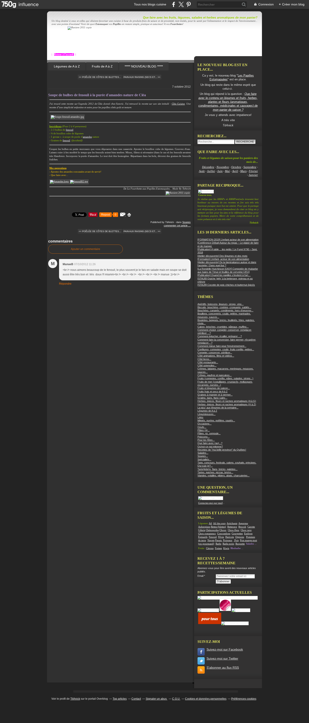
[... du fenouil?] (79, 181)
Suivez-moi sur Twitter (222, 658)
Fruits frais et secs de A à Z (212, 391)
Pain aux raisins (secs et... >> (142, 77)
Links (200, 417)
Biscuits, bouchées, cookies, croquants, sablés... (224, 307)
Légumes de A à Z (67, 66)
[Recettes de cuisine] (209, 623)
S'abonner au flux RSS (223, 667)
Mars (243, 171)
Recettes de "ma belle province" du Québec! (221, 449)
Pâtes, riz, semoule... (209, 433)
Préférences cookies (243, 698)
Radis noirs (228, 544)
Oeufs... (201, 427)
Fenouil (213, 537)
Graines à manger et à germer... (215, 394)
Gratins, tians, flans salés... (212, 397)
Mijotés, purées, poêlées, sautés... (216, 420)
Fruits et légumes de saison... (213, 388)
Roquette (240, 544)
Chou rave (246, 530)
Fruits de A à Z (102, 66)
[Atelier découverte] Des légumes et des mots (222, 256)
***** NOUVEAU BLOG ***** (144, 66)
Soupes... (202, 456)
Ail (210, 523)
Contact (136, 698)
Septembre (249, 167)
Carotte (251, 527)
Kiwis (226, 548)
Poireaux (227, 540)
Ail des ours (219, 523)
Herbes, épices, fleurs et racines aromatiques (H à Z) (226, 404)
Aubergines (204, 527)
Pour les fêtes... (206, 440)
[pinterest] (188, 4)
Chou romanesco (207, 533)
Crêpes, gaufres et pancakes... (214, 375)
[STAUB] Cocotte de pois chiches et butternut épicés (226, 284)
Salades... (202, 453)
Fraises (218, 548)
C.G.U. (176, 698)
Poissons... (203, 436)
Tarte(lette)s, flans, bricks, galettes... (217, 469)
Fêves (221, 537)
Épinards (202, 537)
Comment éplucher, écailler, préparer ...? (219, 336)
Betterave (232, 527)
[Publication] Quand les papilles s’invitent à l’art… (224, 275)
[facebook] (173, 4)
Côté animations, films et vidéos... (215, 355)
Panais (218, 540)
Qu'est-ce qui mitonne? (210, 446)
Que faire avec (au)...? (209, 443)
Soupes (186, 222)
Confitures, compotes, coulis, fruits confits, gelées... (225, 349)
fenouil (69, 130)
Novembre (222, 167)
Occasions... (204, 423)
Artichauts (232, 523)
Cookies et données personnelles (205, 698)
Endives (248, 533)
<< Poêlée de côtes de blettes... (100, 77)
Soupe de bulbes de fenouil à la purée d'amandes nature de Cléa (97, 95)
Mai (227, 171)
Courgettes (237, 533)
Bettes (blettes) (218, 527)
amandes (87, 137)
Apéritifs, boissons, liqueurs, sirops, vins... (220, 304)
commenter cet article (176, 225)
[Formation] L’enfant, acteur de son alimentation (223, 259)
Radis (218, 544)
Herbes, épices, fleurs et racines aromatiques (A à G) (226, 401)
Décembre (208, 167)
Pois (236, 540)
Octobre (236, 167)
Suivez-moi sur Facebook (225, 649)
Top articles (120, 698)
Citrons (210, 548)
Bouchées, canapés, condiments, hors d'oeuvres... (225, 310)
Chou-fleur (233, 530)
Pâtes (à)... (203, 430)
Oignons (239, 537)
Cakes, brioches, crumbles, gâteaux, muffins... (223, 326)
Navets (210, 540)
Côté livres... (204, 359)
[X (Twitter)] (181, 4)
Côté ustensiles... (206, 365)
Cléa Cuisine (178, 104)
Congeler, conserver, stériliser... (214, 352)
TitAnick (75, 698)
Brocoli (242, 527)
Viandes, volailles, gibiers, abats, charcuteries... (223, 475)
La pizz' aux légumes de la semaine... (217, 407)
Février (253, 171)
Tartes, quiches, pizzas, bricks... (215, 472)
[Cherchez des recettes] (235, 623)
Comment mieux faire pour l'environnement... (221, 346)
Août (202, 171)
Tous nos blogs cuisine (150, 4)
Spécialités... (204, 459)
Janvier (253, 175)
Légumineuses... (206, 414)
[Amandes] (59, 181)
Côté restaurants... (207, 362)
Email (200, 575)
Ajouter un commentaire (85, 249)
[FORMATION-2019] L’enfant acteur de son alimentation (228, 239)
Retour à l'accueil (64, 54)
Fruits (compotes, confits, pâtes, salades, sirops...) (225, 378)
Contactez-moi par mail (210, 503)
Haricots (229, 537)
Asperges (243, 523)
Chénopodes (212, 530)
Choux (222, 530)
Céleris (201, 530)
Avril (235, 171)
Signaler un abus (156, 698)
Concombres (223, 533)
